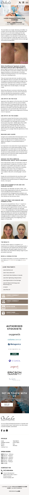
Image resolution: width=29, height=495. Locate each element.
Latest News (16, 442)
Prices (2, 444)
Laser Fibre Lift (6, 289)
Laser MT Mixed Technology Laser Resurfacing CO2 (11, 283)
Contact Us (4, 447)
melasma (3, 210)
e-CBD (18, 491)
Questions (12, 312)
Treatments (16, 441)
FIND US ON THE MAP (21, 404)
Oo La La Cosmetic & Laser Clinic (6, 2)
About (2, 445)
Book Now (11, 307)
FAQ (14, 444)
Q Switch (5, 287)
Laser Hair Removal (8, 270)
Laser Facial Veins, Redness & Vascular (12, 275)
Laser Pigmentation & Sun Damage (12, 280)
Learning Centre (5, 442)
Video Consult (12, 295)
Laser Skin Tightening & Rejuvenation (12, 277)
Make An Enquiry (7, 404)
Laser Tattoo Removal (8, 272)
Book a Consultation (23, 3)
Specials (15, 445)
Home (2, 441)
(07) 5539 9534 (20, 3)
